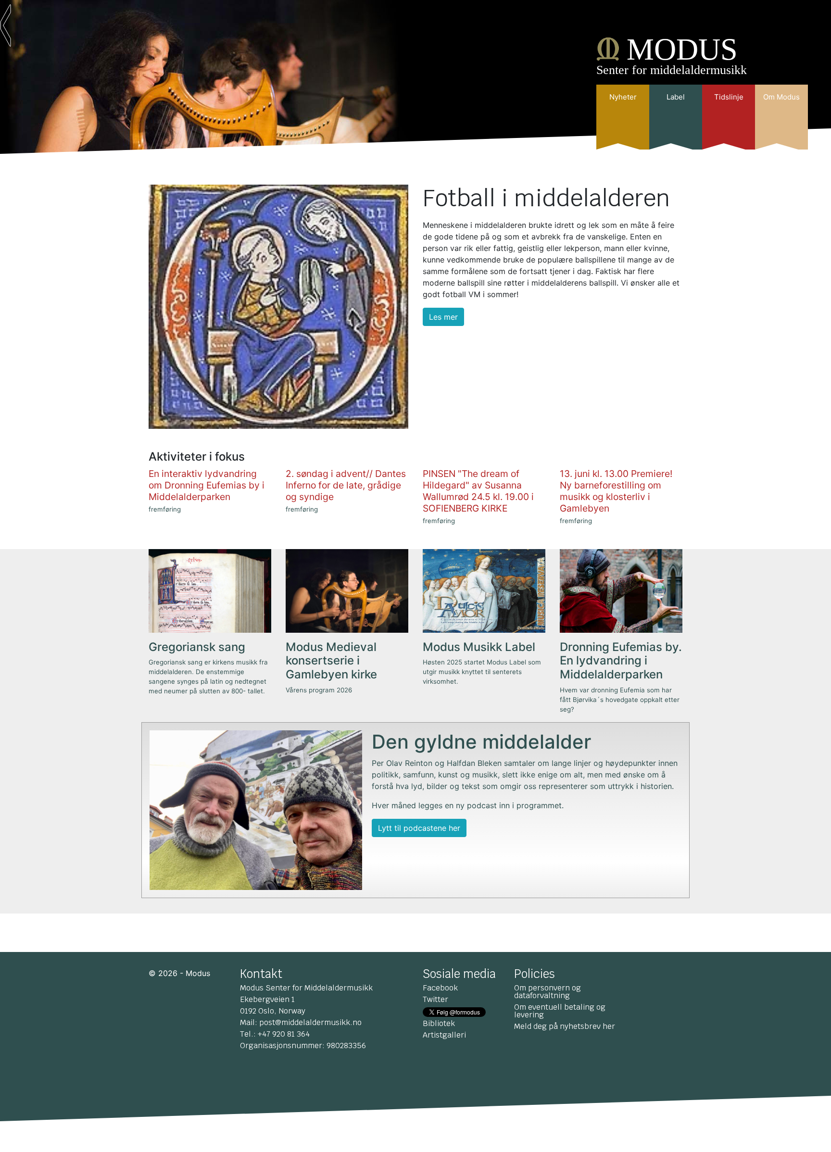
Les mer (443, 317)
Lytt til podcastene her (419, 828)
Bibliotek (439, 1023)
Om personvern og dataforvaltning (547, 992)
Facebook (440, 988)
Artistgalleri (444, 1035)
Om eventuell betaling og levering (559, 1011)
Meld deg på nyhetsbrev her (564, 1026)
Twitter (435, 999)
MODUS (682, 49)
